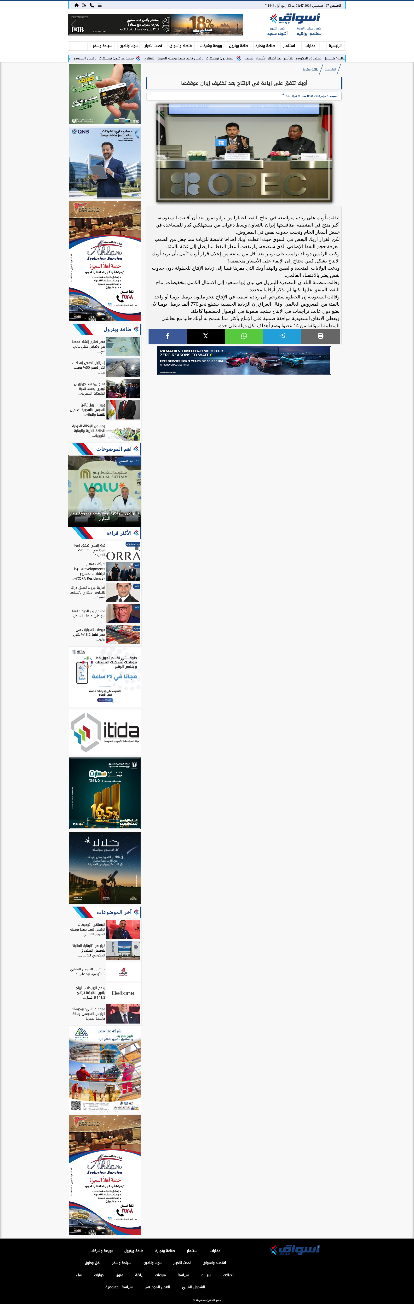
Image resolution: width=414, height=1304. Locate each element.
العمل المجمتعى (157, 1287)
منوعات (160, 1275)
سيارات (206, 1275)
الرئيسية (335, 46)
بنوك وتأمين (129, 46)
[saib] (105, 868)
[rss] (84, 5)
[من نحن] (92, 5)
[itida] (105, 733)
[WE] (244, 360)
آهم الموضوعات (114, 449)
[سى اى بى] (155, 24)
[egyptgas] (105, 1070)
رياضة (139, 1275)
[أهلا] (105, 262)
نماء (79, 1275)
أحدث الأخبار (153, 46)
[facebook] (168, 336)
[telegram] (282, 336)
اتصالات (228, 1275)
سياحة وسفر (102, 46)
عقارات (310, 46)
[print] (320, 336)
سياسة (183, 1275)
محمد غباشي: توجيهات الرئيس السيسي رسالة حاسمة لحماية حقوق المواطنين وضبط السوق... (109, 58)
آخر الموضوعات (114, 912)
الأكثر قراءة (119, 533)
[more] (100, 5)
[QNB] (105, 163)
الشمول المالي (193, 1287)
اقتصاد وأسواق (181, 46)
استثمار (289, 46)
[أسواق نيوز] (294, 19)
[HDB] (105, 94)
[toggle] (78, 45)
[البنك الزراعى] (105, 794)
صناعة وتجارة (265, 46)
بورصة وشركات (211, 46)
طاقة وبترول (238, 46)
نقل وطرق (92, 1263)
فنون (119, 1275)
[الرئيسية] (76, 5)
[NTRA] (105, 677)
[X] (206, 336)
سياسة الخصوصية (119, 1287)
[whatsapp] (244, 336)
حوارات (99, 1275)
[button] (73, 24)
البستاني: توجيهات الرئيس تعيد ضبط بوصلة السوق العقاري (236, 58)
